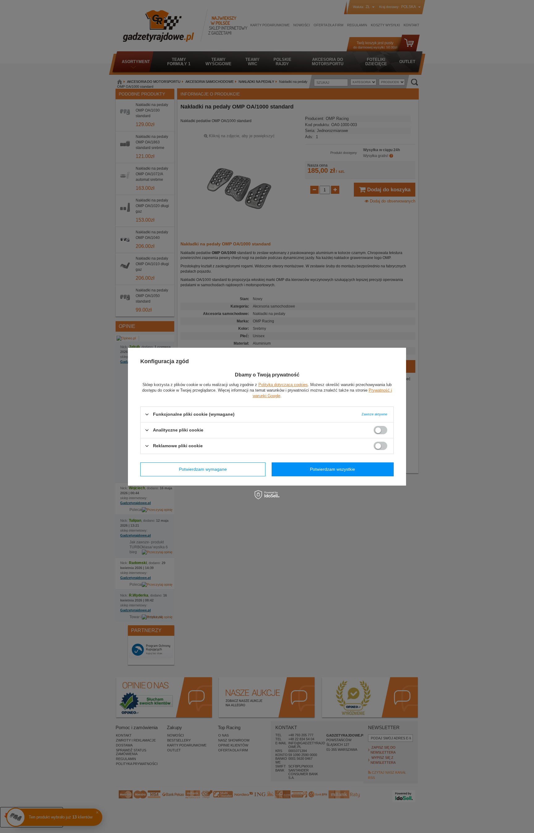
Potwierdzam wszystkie (332, 469)
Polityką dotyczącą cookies (283, 384)
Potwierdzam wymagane (203, 469)
